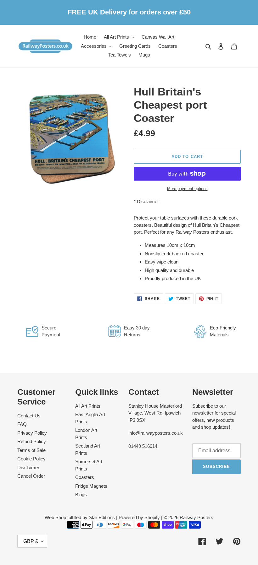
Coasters (84, 477)
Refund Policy (31, 441)
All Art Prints (87, 406)
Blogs (81, 494)
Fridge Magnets (91, 486)
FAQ (22, 424)
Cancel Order (31, 476)
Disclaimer (148, 201)
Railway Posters (196, 517)
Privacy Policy (32, 433)
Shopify (152, 517)
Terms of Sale (31, 450)
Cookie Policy (31, 458)
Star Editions (102, 517)
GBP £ (30, 541)
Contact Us (29, 415)
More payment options (187, 188)
